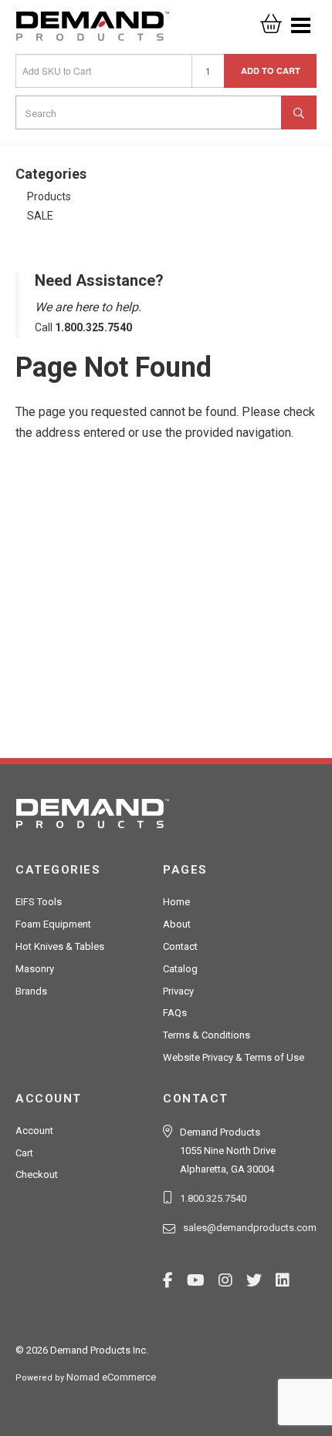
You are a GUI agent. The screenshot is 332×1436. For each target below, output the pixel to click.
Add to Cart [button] (270, 70)
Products (49, 196)
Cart (24, 1153)
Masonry (34, 969)
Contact (180, 946)
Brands (31, 991)
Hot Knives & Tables (59, 946)
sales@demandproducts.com (250, 1227)
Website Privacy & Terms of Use (233, 1057)
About (177, 924)
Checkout (36, 1174)
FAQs (175, 1012)
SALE (40, 216)
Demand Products (92, 31)
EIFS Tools (38, 902)
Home (176, 902)
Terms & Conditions (206, 1035)
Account (34, 1130)
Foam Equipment (53, 924)
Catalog (180, 969)
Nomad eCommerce (111, 1377)
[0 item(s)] (271, 19)
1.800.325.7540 (213, 1198)
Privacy (178, 991)
